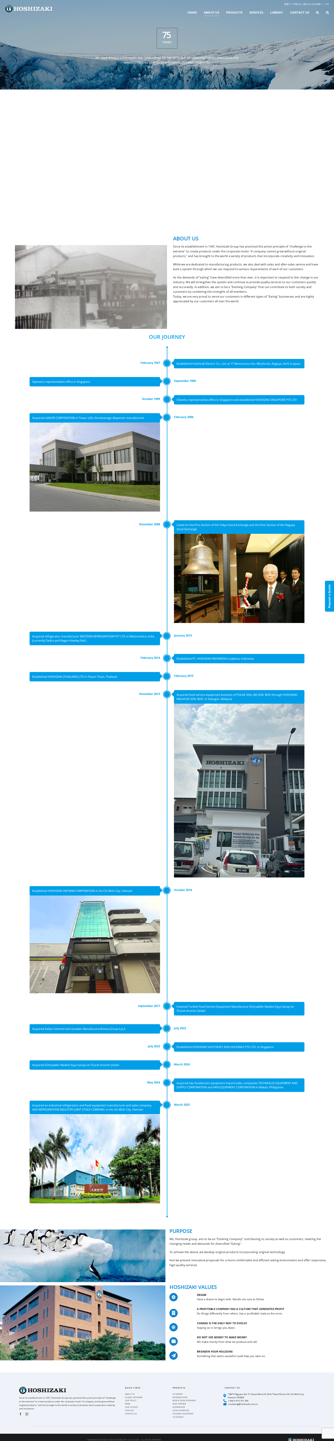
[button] (317, 12)
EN (327, 4)
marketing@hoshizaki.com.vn (243, 1404)
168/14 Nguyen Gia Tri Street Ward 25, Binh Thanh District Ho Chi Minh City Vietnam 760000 (266, 1396)
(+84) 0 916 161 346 (238, 1400)
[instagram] (26, 1414)
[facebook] (20, 1414)
